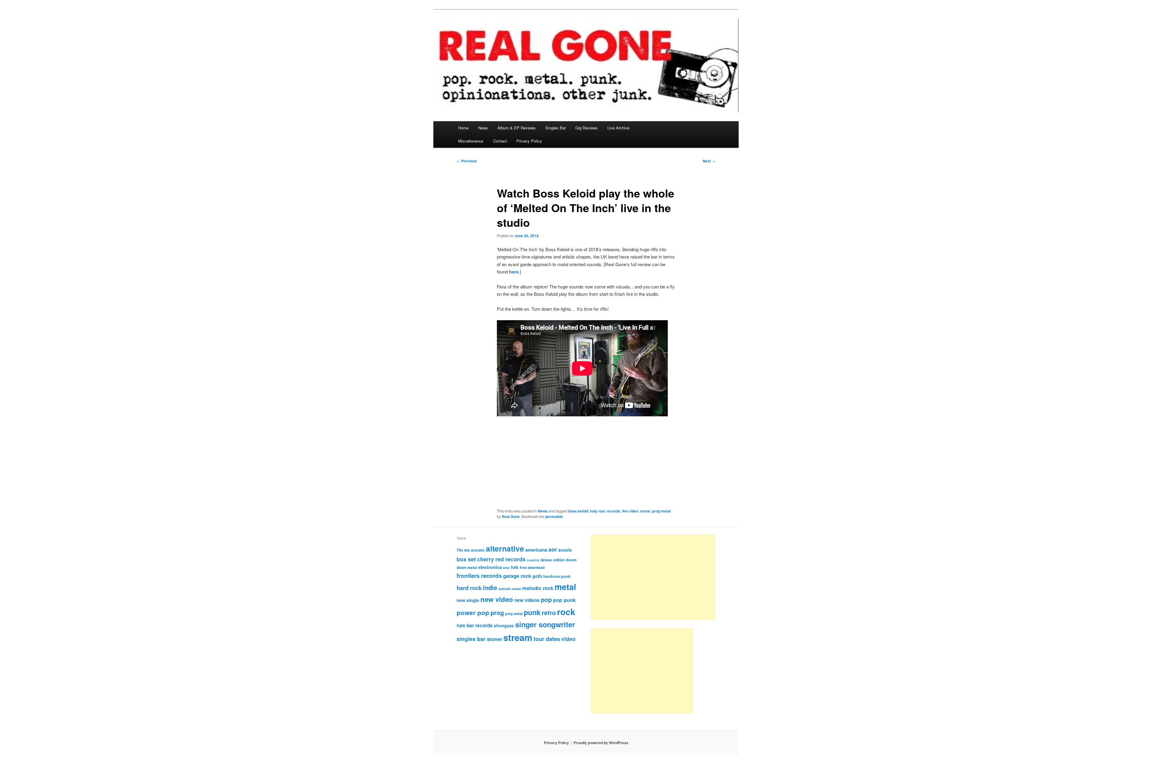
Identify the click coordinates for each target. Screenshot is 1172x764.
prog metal (661, 511)
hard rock (469, 588)
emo (506, 567)
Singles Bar (555, 128)
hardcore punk (556, 576)
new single (468, 600)
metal (645, 511)
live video (630, 511)
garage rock (517, 575)
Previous (467, 161)
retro (549, 612)
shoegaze (504, 625)
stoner (494, 639)
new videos (527, 600)
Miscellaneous (470, 141)
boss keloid (578, 511)
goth (537, 576)
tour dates (547, 639)
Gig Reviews (586, 128)
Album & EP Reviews (516, 128)
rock (566, 611)
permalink (554, 516)
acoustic (478, 550)
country (533, 560)
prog (497, 612)
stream (517, 637)
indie (490, 587)
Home (463, 128)
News (483, 128)
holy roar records (605, 511)
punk (532, 612)
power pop (473, 612)
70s (460, 550)
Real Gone (511, 516)
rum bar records (475, 625)
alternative (505, 548)
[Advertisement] (653, 577)
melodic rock (537, 588)
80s (467, 550)
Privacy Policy (529, 141)
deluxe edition (553, 560)
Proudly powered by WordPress (600, 742)
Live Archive (618, 128)
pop (546, 599)
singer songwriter (545, 624)
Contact (500, 141)
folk (515, 567)
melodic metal (509, 588)
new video (496, 599)
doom (571, 560)
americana (536, 549)
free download (532, 567)
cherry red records (501, 559)
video (568, 639)
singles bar (471, 639)
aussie (565, 550)
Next (709, 161)
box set (466, 559)
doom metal (467, 567)
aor (552, 549)
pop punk (564, 599)
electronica (490, 567)
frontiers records (479, 575)
